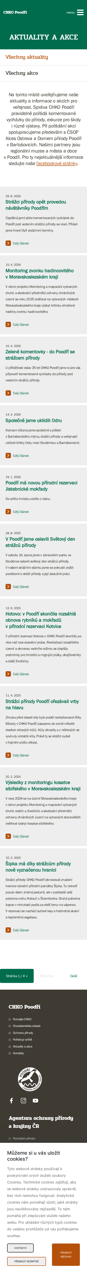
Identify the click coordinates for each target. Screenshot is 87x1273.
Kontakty (18, 1053)
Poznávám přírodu (24, 1138)
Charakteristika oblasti (26, 1026)
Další (73, 976)
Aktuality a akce (22, 1046)
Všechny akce (21, 73)
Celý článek (21, 243)
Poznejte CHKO (22, 1019)
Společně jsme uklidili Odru (34, 420)
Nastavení (20, 1248)
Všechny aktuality (26, 57)
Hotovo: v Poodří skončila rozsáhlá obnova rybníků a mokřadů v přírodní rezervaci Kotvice (41, 620)
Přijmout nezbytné (26, 1261)
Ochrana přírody (23, 1033)
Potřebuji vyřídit (22, 1039)
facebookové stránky (56, 163)
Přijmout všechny (66, 1254)
